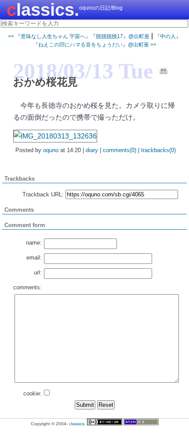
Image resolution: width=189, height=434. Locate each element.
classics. (43, 9)
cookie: (32, 393)
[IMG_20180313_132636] (55, 136)
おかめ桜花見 (45, 82)
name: (34, 242)
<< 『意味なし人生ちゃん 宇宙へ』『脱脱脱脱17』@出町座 (78, 36)
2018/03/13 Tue (83, 71)
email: (34, 257)
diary (92, 150)
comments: (27, 287)
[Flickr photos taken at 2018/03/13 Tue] (160, 70)
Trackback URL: (43, 194)
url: (38, 272)
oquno (50, 150)
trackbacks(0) (158, 150)
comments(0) (119, 150)
